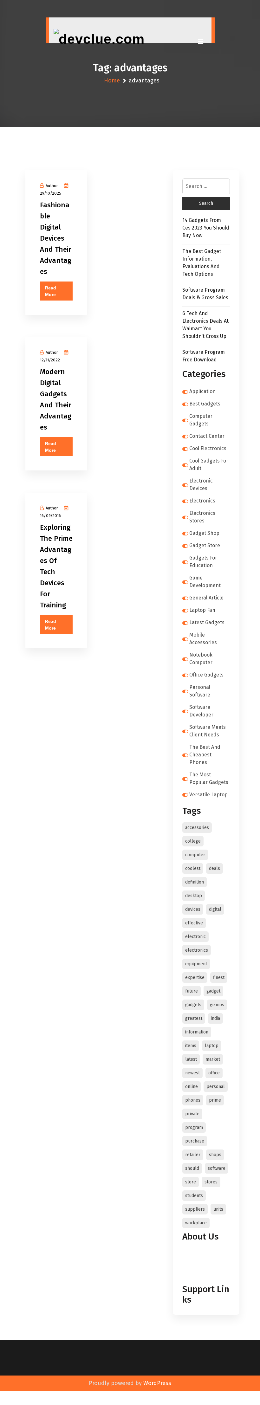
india (215, 1018)
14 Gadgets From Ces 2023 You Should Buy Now (205, 227)
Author (52, 185)
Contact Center (206, 436)
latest (191, 1059)
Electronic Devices (201, 484)
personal (215, 1086)
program (194, 1127)
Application (202, 391)
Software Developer (201, 711)
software (216, 1168)
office (214, 1073)
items (190, 1045)
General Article (206, 598)
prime (215, 1100)
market (212, 1059)
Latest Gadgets (206, 622)
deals (214, 868)
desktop (193, 895)
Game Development (205, 581)
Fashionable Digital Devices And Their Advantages (55, 238)
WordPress (157, 1383)
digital (215, 909)
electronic (195, 936)
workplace (196, 1223)
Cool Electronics (207, 448)
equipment (196, 964)
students (194, 1195)
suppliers (195, 1209)
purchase (194, 1141)
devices (192, 909)
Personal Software (199, 691)
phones (192, 1100)
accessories (197, 827)
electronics (196, 950)
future (191, 991)
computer (195, 855)
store (190, 1182)
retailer (192, 1154)
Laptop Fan (202, 610)
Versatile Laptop (208, 795)
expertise (195, 977)
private (192, 1114)
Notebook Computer (200, 658)
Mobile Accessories (203, 638)
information (196, 1032)
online (191, 1086)
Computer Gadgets (200, 420)
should (192, 1168)
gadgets (193, 1004)
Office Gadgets (206, 675)
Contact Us (197, 1252)
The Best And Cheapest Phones (204, 754)
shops (215, 1154)
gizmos (217, 1004)
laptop (211, 1045)
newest (192, 1073)
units (218, 1209)
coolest (192, 868)
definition (194, 882)
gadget (213, 991)
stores (211, 1182)
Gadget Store (204, 545)
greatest (193, 1018)
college (193, 841)
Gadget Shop (204, 533)
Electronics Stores (202, 517)
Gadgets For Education (203, 561)
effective (194, 923)
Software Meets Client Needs (207, 731)
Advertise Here (201, 1260)
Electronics (202, 501)
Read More (50, 291)
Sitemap (194, 1275)
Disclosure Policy (204, 1267)
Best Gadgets (204, 404)
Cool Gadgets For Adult (208, 464)
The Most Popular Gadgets (208, 778)
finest (218, 977)
